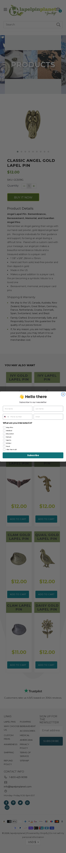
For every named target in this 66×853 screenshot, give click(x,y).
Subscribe (33, 455)
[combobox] (6, 416)
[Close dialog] (63, 394)
